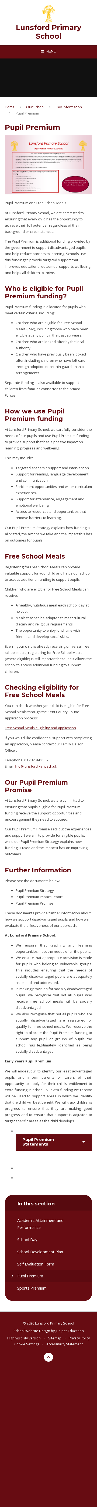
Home (10, 107)
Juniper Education (70, 1331)
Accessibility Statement (64, 1344)
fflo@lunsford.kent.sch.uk (36, 766)
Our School (35, 107)
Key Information (69, 107)
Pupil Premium (27, 113)
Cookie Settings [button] (26, 1344)
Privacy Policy (79, 1338)
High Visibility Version (24, 1338)
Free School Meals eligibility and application (40, 727)
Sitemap (54, 1338)
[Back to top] (48, 1357)
